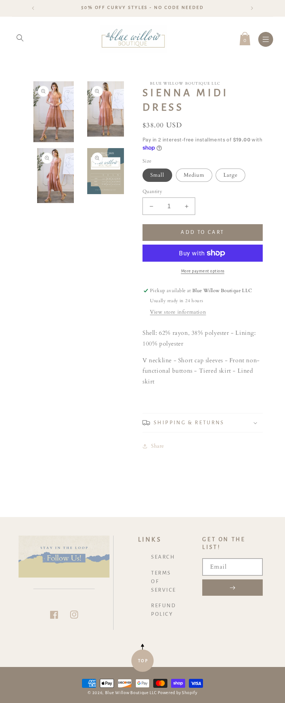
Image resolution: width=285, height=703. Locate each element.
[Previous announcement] (33, 8)
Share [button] (157, 445)
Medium (194, 175)
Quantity (152, 191)
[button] (20, 38)
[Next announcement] (252, 8)
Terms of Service (163, 581)
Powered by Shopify (177, 692)
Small (157, 175)
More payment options (203, 271)
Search (163, 557)
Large (230, 175)
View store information (178, 311)
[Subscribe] (232, 587)
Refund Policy (163, 610)
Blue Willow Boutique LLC (131, 692)
